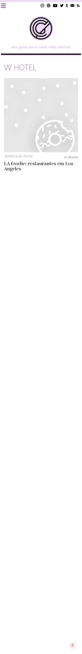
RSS (78, 5)
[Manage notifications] (72, 645)
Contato (72, 5)
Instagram (42, 5)
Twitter (62, 5)
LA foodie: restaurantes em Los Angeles (38, 166)
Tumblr (67, 5)
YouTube (55, 5)
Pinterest (49, 5)
